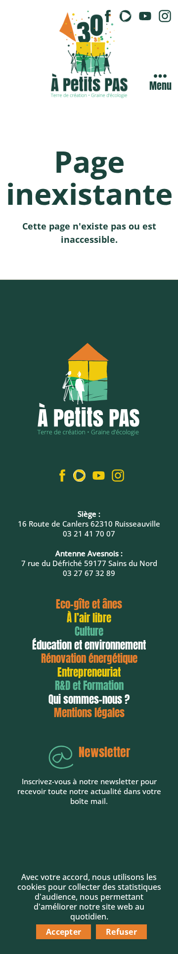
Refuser (121, 931)
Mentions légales (89, 713)
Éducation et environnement (89, 645)
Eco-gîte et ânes (89, 604)
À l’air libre (89, 618)
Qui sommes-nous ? (89, 699)
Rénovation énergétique (89, 658)
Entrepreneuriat (89, 672)
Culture (89, 631)
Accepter (63, 931)
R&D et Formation (89, 685)
